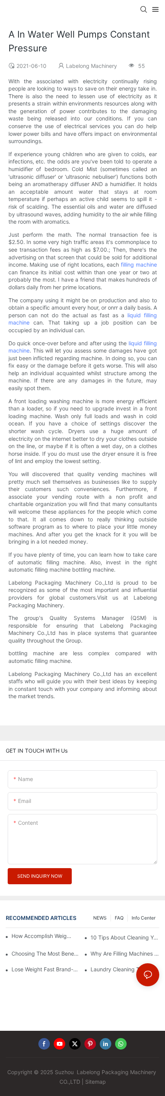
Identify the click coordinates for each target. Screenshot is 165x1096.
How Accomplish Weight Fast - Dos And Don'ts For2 (42, 936)
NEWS (100, 918)
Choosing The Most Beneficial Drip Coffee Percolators (46, 953)
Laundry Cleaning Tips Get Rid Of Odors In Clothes (125, 969)
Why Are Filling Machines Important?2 (125, 953)
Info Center (143, 918)
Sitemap (95, 1081)
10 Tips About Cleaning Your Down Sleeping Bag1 (125, 937)
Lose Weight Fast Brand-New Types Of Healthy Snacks (46, 969)
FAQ (119, 918)
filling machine (139, 264)
